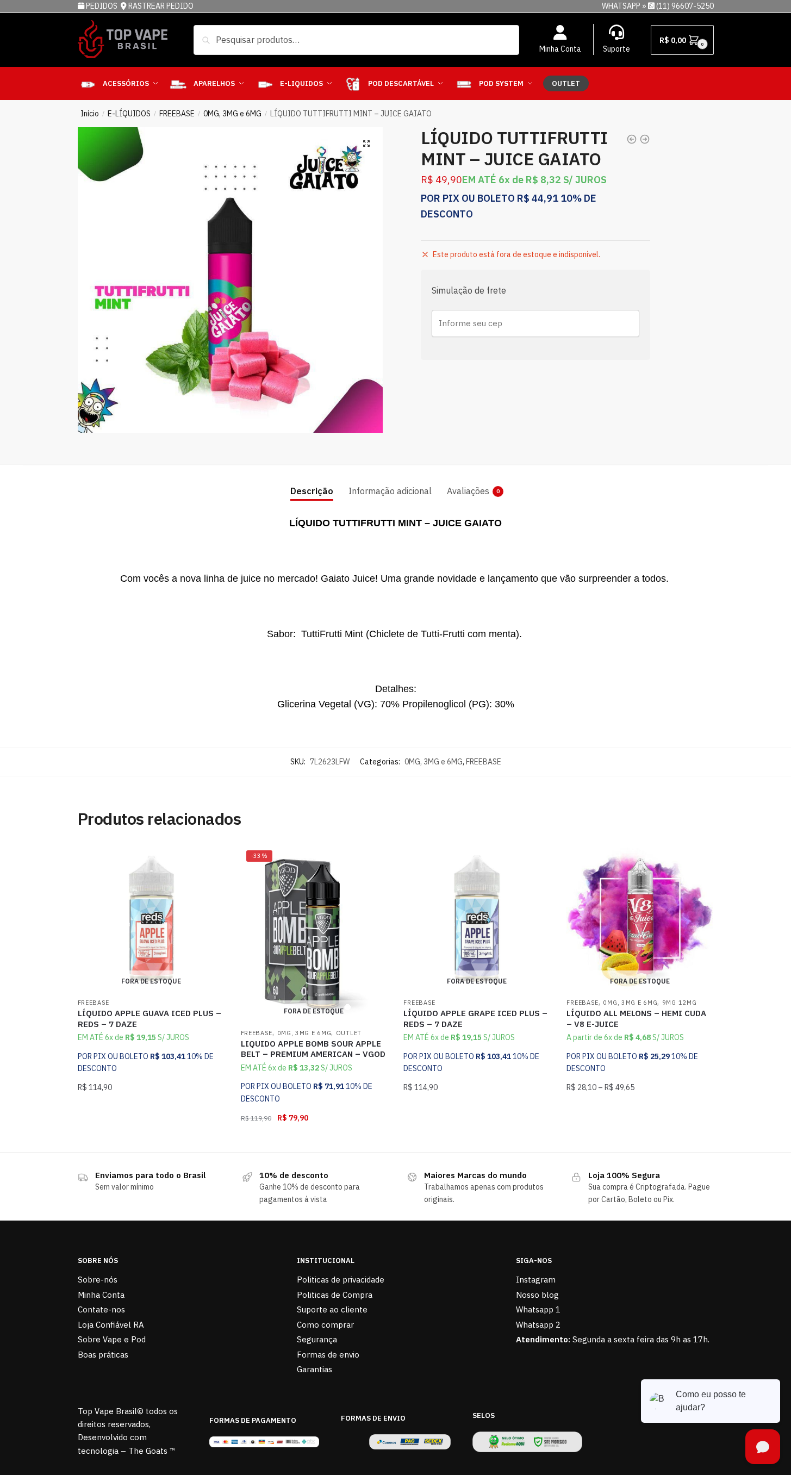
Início (89, 114)
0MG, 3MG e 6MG (232, 114)
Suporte (616, 49)
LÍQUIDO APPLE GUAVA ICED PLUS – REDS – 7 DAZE (149, 1018)
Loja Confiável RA (111, 1325)
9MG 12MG (679, 1002)
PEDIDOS (102, 6)
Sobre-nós (97, 1279)
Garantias (314, 1369)
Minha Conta (560, 49)
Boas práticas (103, 1354)
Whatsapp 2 (538, 1325)
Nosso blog (537, 1295)
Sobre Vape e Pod (112, 1339)
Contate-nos (101, 1309)
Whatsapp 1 (538, 1309)
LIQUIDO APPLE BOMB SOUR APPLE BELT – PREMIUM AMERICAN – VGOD (313, 1049)
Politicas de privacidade (340, 1279)
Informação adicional (390, 491)
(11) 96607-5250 (685, 6)
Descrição (311, 491)
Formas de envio (328, 1354)
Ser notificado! (151, 1139)
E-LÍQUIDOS (129, 114)
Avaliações (468, 491)
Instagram (536, 1279)
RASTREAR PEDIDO (161, 6)
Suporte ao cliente (332, 1309)
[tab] (311, 482)
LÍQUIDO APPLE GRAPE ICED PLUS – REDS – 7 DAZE (475, 1018)
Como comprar (325, 1325)
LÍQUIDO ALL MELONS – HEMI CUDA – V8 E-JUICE (636, 1018)
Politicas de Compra (334, 1295)
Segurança (317, 1339)
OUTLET (349, 1033)
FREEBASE (177, 114)
